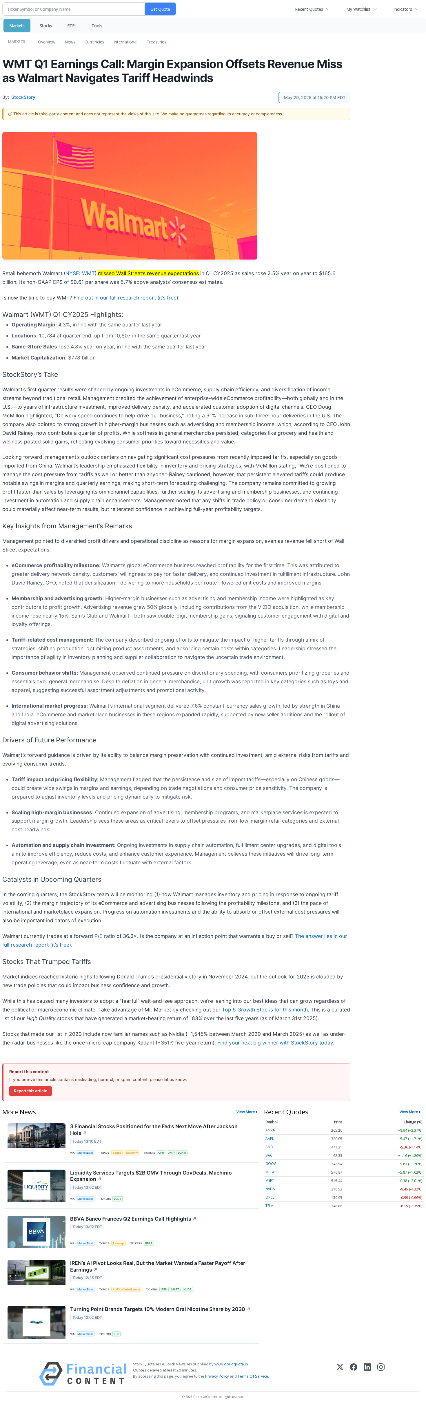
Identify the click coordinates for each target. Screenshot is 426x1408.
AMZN (270, 1130)
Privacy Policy (217, 1376)
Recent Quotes (309, 9)
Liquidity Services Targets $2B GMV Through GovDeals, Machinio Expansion (151, 1176)
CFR (161, 1152)
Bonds (117, 1152)
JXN (170, 1152)
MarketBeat (85, 1152)
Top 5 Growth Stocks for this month (265, 1010)
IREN (164, 1289)
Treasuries (156, 42)
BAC (268, 1155)
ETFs (72, 25)
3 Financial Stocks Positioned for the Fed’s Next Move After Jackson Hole (154, 1129)
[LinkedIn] (367, 1373)
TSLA (269, 1205)
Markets (17, 25)
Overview (46, 42)
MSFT (175, 1289)
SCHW (182, 1152)
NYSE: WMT (80, 273)
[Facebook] (354, 1373)
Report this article (30, 1091)
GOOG (270, 1163)
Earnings (118, 1243)
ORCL (269, 1197)
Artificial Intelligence (126, 1289)
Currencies (94, 42)
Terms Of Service (253, 1376)
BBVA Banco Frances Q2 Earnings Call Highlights (133, 1219)
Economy (131, 1152)
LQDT (117, 1198)
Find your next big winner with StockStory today (275, 1043)
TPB (116, 1334)
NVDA (187, 1289)
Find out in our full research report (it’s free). (127, 298)
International (125, 42)
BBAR (148, 1243)
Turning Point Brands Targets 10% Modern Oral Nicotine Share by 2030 (160, 1309)
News (70, 42)
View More (245, 1111)
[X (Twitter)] (340, 1373)
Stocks (46, 25)
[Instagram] (381, 1373)
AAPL (269, 1138)
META (269, 1172)
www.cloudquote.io (231, 1364)
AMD (269, 1146)
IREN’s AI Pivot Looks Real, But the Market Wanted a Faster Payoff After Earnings (157, 1266)
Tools (97, 25)
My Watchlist (358, 9)
